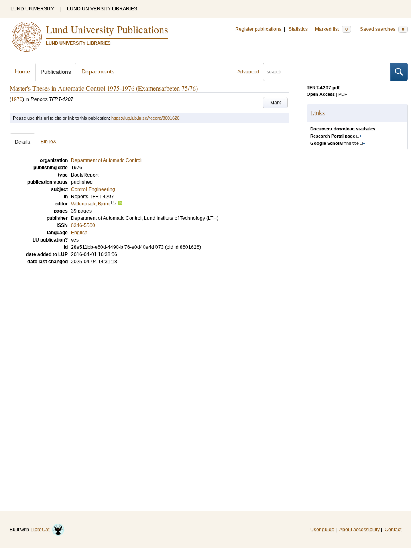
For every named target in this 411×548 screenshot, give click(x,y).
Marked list (331, 29)
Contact (393, 529)
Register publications (258, 29)
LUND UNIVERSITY (32, 9)
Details (22, 142)
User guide (322, 529)
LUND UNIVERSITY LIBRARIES (102, 9)
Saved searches (382, 29)
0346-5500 (83, 225)
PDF (342, 94)
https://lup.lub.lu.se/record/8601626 (145, 118)
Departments (97, 71)
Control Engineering (93, 189)
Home (22, 71)
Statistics (298, 29)
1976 (16, 99)
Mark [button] (275, 103)
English (79, 232)
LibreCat (41, 529)
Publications (56, 72)
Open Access (321, 94)
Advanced (248, 72)
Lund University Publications (107, 29)
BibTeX (48, 141)
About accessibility (359, 529)
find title (334, 143)
